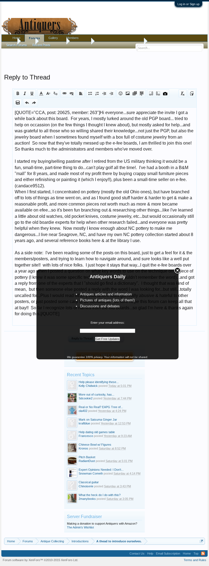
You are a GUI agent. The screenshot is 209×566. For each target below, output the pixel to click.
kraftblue (84, 423)
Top (195, 553)
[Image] (127, 93)
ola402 (83, 410)
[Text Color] (41, 93)
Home (16, 37)
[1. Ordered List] (97, 93)
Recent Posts (41, 45)
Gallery (53, 37)
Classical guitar (89, 482)
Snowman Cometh (91, 473)
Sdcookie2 (86, 398)
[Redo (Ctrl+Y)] (34, 102)
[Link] (64, 93)
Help (150, 553)
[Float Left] (151, 93)
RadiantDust (87, 461)
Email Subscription (168, 553)
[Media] (134, 93)
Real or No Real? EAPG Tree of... (101, 407)
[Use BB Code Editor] (192, 93)
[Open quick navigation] (201, 541)
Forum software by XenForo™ (40, 560)
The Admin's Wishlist (80, 527)
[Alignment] (81, 93)
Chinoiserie (86, 486)
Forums (34, 38)
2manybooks (87, 498)
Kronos (83, 448)
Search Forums (16, 45)
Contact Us (137, 553)
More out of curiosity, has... (96, 394)
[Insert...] (142, 93)
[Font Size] (48, 93)
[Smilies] (120, 93)
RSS (203, 553)
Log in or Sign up (188, 4)
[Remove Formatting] (182, 93)
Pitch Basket (87, 457)
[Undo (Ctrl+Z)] (27, 102)
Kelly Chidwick (88, 385)
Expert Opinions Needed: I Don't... (101, 469)
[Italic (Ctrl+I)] (24, 93)
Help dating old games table (97, 432)
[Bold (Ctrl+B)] (17, 93)
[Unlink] (71, 93)
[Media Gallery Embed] (165, 93)
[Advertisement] (104, 59)
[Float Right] (158, 93)
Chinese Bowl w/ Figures (95, 444)
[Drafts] (17, 102)
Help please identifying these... (99, 382)
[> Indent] (111, 93)
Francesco (86, 435)
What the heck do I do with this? (100, 495)
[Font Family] (55, 93)
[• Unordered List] (90, 93)
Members (72, 37)
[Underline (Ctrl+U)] (32, 93)
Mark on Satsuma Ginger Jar (98, 419)
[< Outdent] (104, 93)
